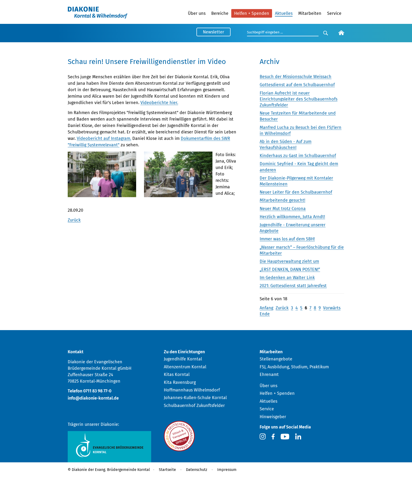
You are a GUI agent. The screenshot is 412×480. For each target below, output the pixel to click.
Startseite (167, 469)
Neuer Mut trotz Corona (283, 208)
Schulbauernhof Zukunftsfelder (194, 405)
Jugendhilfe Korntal (183, 359)
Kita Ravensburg (180, 382)
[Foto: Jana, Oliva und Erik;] (102, 194)
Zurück (74, 220)
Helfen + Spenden (251, 13)
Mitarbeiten (309, 13)
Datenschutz (196, 469)
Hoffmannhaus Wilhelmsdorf (192, 390)
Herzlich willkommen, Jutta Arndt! (292, 216)
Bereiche (219, 13)
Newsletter (213, 32)
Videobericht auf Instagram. (104, 138)
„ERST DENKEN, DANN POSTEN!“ (290, 269)
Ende (265, 313)
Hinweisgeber (273, 416)
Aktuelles (284, 13)
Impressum (227, 469)
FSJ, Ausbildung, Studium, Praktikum (294, 366)
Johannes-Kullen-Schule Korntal (195, 397)
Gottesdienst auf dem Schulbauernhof (297, 84)
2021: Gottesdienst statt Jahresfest (293, 285)
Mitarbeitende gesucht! (282, 200)
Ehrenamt (269, 374)
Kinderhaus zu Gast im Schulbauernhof (298, 155)
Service (334, 13)
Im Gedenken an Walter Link (287, 277)
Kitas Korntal (177, 374)
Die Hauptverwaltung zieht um (289, 261)
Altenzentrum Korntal (185, 366)
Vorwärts (331, 308)
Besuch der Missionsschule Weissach (295, 76)
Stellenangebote (276, 359)
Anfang (266, 308)
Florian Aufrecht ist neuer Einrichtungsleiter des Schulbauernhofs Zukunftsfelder (298, 99)
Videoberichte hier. (159, 102)
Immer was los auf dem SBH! (287, 239)
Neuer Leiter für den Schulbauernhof (296, 192)
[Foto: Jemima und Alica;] (178, 194)
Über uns (197, 13)
